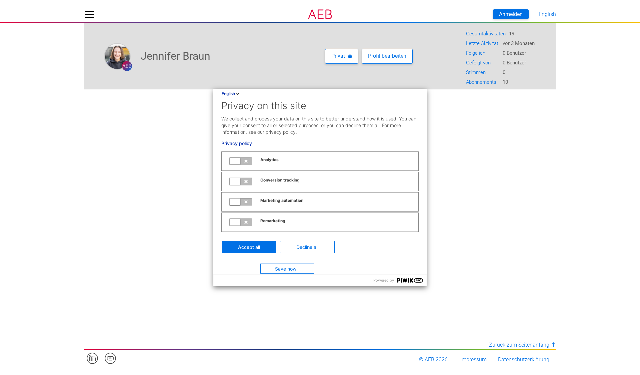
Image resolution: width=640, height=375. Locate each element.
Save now (285, 269)
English (228, 93)
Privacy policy (236, 143)
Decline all (307, 247)
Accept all (249, 247)
